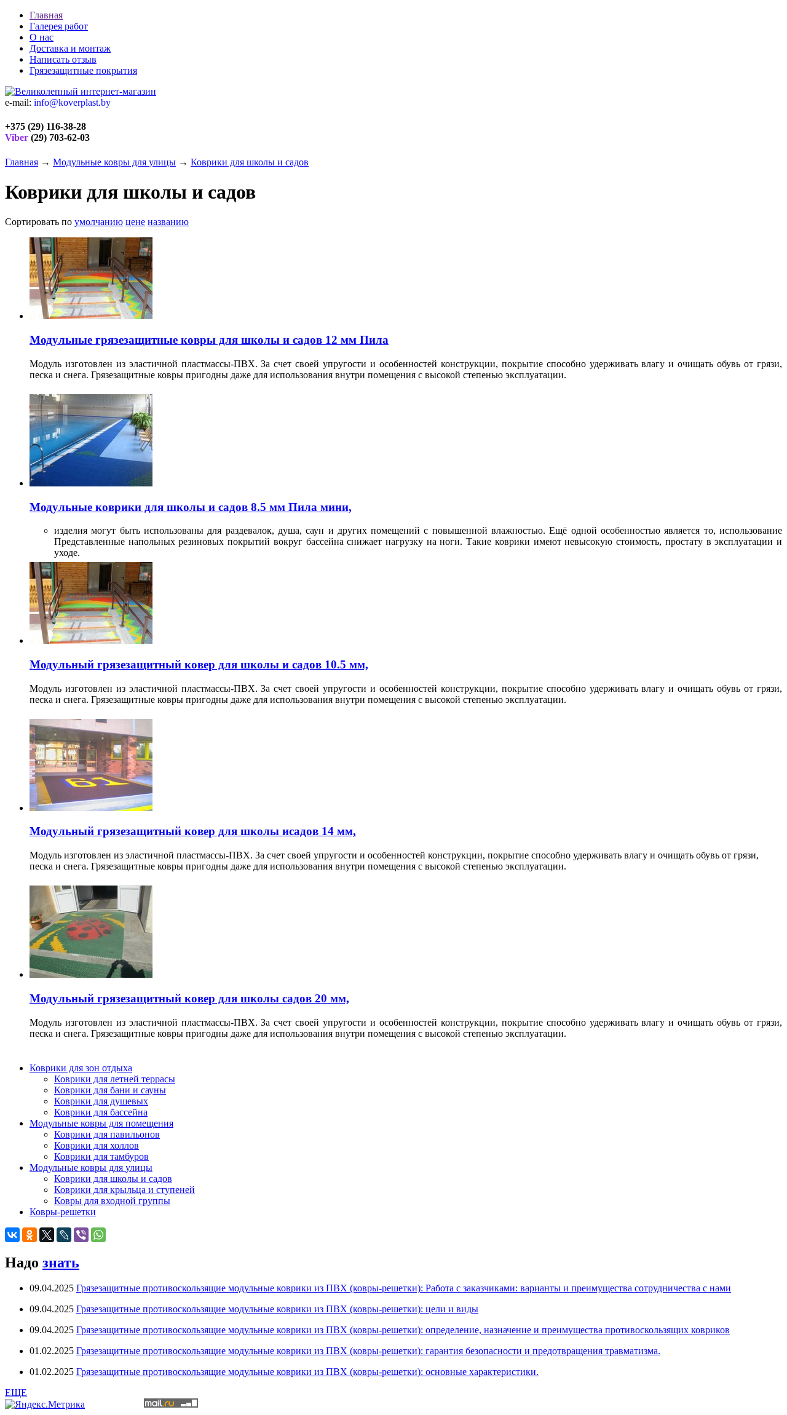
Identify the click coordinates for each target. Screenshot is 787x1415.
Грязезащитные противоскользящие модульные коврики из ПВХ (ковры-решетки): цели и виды (277, 1309)
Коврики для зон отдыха (81, 1068)
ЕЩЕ (16, 1392)
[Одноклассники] (29, 1234)
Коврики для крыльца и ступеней (124, 1189)
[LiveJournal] (64, 1234)
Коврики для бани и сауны (110, 1090)
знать (60, 1262)
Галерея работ (59, 26)
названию (168, 221)
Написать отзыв (63, 59)
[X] (46, 1234)
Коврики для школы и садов (250, 162)
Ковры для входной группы (112, 1200)
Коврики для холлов (96, 1145)
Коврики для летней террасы (114, 1079)
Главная (46, 15)
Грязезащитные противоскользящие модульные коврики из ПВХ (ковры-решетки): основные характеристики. (307, 1371)
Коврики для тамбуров (101, 1156)
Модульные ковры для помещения (101, 1123)
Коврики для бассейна (101, 1112)
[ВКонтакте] (12, 1234)
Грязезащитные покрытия (83, 70)
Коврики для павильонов (107, 1134)
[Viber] (81, 1234)
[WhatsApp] (98, 1234)
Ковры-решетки (63, 1212)
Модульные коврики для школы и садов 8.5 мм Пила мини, (191, 507)
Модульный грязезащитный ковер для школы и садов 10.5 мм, (199, 664)
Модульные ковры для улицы (114, 162)
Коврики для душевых (101, 1101)
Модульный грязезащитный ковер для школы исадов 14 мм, (193, 831)
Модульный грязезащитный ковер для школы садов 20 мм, (189, 998)
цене (135, 221)
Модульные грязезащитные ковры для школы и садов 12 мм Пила (209, 339)
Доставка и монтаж (70, 48)
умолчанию (98, 221)
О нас (41, 37)
